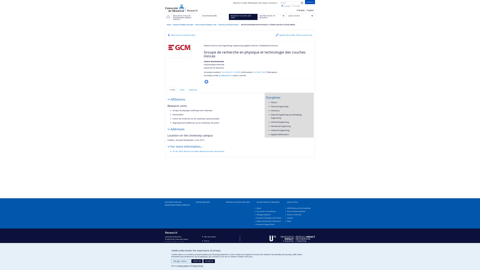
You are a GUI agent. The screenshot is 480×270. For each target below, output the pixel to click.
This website (286, 6)
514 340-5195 (259, 72)
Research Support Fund (265, 224)
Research (192, 10)
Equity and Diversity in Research (268, 221)
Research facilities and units (183, 25)
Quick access (292, 202)
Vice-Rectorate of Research (268, 202)
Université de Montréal (174, 8)
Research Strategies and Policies (268, 218)
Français (301, 10)
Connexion (272, 3)
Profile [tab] (172, 89)
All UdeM (297, 6)
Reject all (197, 261)
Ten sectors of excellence (266, 211)
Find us (206, 241)
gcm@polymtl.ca (226, 75)
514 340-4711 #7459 (231, 72)
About (258, 208)
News (289, 221)
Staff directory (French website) (298, 208)
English (310, 10)
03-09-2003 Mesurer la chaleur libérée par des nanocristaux (198, 151)
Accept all (209, 261)
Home (169, 25)
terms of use (198, 266)
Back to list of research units (183, 35)
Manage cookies (180, 261)
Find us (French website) (296, 211)
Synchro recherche (294, 215)
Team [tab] (182, 89)
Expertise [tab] (193, 89)
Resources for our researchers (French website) (177, 203)
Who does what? (210, 237)
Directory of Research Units (228, 25)
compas (290, 218)
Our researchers (203, 202)
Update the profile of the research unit (295, 35)
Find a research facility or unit (205, 25)
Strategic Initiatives (263, 215)
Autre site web (206, 82)
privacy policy (183, 266)
